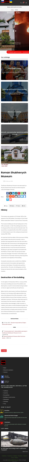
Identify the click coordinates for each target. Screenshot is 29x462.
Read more (25, 451)
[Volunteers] (1, 423)
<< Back (4, 350)
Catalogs (15, 455)
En (23, 2)
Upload (25, 455)
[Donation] (1, 411)
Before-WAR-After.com (13, 460)
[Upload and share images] (1, 416)
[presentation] (26, 158)
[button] (7, 193)
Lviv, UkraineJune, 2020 (4, 165)
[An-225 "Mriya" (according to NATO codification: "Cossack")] (14, 439)
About (16, 457)
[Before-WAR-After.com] (6, 3)
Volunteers (7, 422)
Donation (6, 410)
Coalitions (4, 455)
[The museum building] (12, 154)
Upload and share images (11, 415)
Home (12, 9)
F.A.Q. (12, 457)
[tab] (6, 205)
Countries (10, 455)
